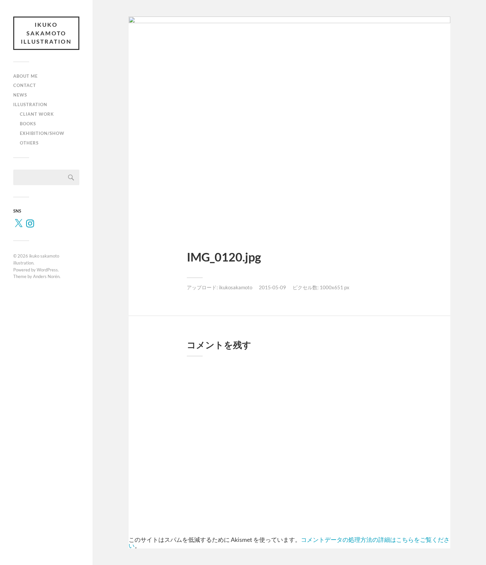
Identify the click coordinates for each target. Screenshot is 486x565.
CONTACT (24, 85)
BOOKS (28, 123)
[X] (18, 223)
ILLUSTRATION (30, 104)
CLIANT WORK (37, 114)
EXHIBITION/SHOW (42, 133)
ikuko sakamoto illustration (46, 33)
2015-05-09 (272, 287)
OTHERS (29, 142)
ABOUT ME (25, 76)
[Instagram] (30, 223)
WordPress (47, 269)
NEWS (20, 95)
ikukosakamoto (235, 287)
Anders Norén (46, 276)
